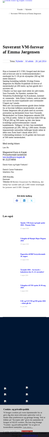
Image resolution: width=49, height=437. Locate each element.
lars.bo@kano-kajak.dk (14, 157)
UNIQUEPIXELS (30, 436)
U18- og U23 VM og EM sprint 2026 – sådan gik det (33, 302)
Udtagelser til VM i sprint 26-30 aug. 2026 (33, 286)
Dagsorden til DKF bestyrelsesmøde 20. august (32, 255)
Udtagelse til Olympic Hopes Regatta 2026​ (33, 240)
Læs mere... (28, 427)
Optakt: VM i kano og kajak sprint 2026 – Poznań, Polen (32, 224)
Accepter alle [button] (27, 432)
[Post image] (10, 228)
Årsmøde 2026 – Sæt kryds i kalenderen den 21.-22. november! (32, 271)
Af (29, 61)
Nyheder (19, 61)
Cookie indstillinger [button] (11, 432)
